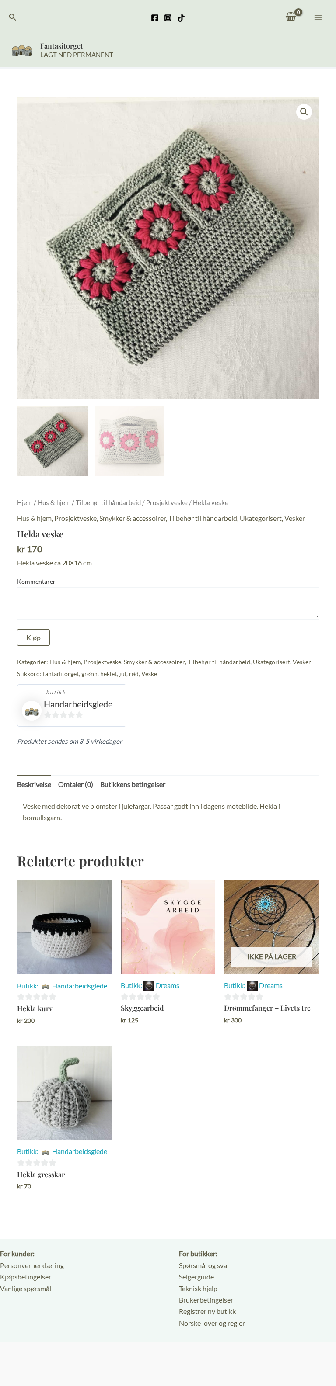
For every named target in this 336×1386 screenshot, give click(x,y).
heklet (108, 673)
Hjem (24, 502)
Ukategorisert (261, 518)
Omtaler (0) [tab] (75, 784)
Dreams (167, 985)
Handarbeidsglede (78, 704)
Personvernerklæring (32, 1265)
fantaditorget (61, 673)
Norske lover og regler (212, 1323)
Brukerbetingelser (206, 1300)
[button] (13, 17)
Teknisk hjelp (198, 1288)
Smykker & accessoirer (132, 518)
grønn (89, 673)
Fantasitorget (61, 45)
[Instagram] (168, 18)
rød (134, 673)
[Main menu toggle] (318, 17)
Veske (149, 673)
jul (122, 673)
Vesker (294, 518)
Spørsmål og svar (204, 1265)
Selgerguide (196, 1276)
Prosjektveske (167, 502)
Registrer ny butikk (207, 1311)
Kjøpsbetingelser (25, 1276)
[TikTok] (181, 18)
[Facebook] (155, 18)
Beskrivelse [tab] (34, 784)
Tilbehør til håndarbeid (108, 502)
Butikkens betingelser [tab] (132, 784)
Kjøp (33, 637)
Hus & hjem (54, 502)
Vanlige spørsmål (25, 1288)
